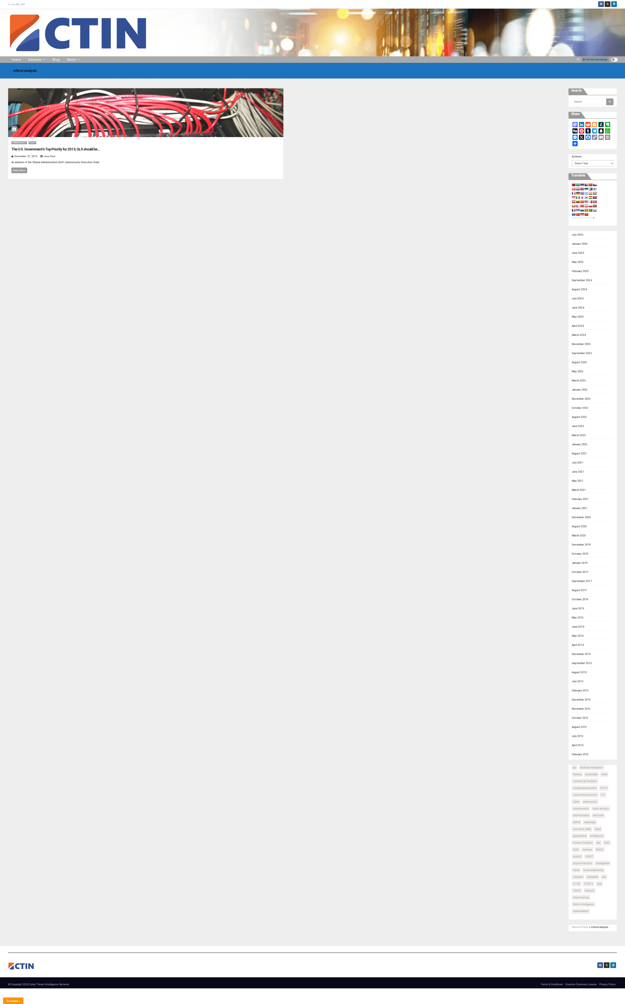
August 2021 (579, 453)
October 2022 (580, 407)
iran (598, 842)
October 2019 (580, 553)
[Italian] (578, 197)
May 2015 (577, 617)
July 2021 (577, 462)
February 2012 (580, 754)
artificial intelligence (591, 767)
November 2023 (581, 344)
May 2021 (577, 480)
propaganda (602, 863)
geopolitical (579, 835)
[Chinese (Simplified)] (591, 185)
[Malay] (586, 202)
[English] (582, 189)
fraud (598, 829)
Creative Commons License (581, 984)
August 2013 (579, 672)
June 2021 (578, 471)
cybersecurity (581, 808)
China (604, 774)
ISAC (607, 842)
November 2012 (581, 708)
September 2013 (582, 663)
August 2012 (579, 727)
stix (604, 876)
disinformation (581, 815)
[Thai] (574, 214)
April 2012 (578, 745)
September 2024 (582, 280)
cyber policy (590, 801)
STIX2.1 (588, 883)
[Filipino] (591, 189)
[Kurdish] (591, 197)
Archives (577, 156)
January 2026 (579, 243)
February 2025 (580, 271)
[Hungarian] (595, 193)
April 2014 (578, 644)
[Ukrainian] (582, 214)
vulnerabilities (581, 911)
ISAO (576, 849)
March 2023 (579, 380)
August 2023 (579, 362)
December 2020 (581, 517)
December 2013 (581, 654)
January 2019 (579, 562)
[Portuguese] (595, 206)
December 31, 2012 (26, 156)
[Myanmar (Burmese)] (574, 206)
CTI (603, 794)
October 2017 (580, 572)
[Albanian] (574, 185)
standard (578, 876)
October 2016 (580, 599)
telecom (589, 890)
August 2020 (579, 526)
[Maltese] (591, 202)
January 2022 (579, 444)
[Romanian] (574, 210)
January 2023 (579, 389)
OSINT (589, 856)
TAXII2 (577, 890)
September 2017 (582, 581)
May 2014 (577, 635)
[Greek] (582, 193)
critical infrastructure (585, 794)
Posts (584, 927)
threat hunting (581, 897)
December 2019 (581, 544)
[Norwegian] (582, 206)
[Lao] (595, 197)
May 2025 (577, 262)
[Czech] (595, 185)
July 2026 (577, 234)
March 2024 (579, 335)
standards (592, 876)
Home (16, 60)
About (72, 60)
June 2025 (578, 252)
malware (587, 849)
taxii (599, 883)
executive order (582, 829)
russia (576, 870)
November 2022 (581, 398)
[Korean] (586, 197)
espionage (590, 822)
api (574, 767)
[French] (574, 193)
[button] (578, 59)
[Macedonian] (582, 202)
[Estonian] (586, 189)
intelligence (597, 835)
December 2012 (581, 699)
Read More (19, 170)
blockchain (591, 774)
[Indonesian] (574, 197)
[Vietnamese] (586, 214)
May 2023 (577, 371)
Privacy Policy (607, 984)
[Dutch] (578, 189)
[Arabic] (578, 185)
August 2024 (579, 289)
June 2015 (578, 608)
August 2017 (579, 590)
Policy (32, 143)
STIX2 (576, 883)
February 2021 (580, 499)
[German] (578, 193)
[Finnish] (595, 189)
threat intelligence (583, 904)
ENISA (576, 822)
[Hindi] (591, 193)
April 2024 (578, 325)
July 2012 (577, 736)
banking (577, 774)
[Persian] (586, 206)
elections (598, 815)
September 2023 (582, 353)
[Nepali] (578, 206)
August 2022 (579, 417)
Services (35, 60)
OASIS (599, 849)
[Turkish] (578, 214)
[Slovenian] (582, 210)
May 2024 (577, 316)
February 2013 (580, 690)
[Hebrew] (586, 193)
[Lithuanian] (578, 202)
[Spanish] (586, 210)
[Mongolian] (595, 202)
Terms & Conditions (552, 984)
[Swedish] (591, 210)
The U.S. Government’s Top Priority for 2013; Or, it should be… (55, 149)
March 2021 (579, 489)
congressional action (585, 788)
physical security (582, 863)
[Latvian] (574, 202)
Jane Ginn (49, 156)
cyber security (600, 808)
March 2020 (579, 535)
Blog (56, 60)
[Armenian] (582, 185)
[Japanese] (582, 197)
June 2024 (578, 307)
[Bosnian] (586, 185)
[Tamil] (595, 210)
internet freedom (583, 842)
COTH (603, 788)
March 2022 (579, 435)
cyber (576, 801)
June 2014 (578, 626)
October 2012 (580, 717)
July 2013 (577, 681)
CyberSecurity (19, 143)
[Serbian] (578, 210)
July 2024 (577, 298)
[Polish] (591, 206)
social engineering (593, 870)
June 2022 (578, 426)
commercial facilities (585, 781)
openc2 (577, 856)
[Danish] (574, 189)
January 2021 (579, 508)
